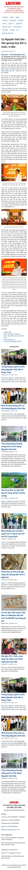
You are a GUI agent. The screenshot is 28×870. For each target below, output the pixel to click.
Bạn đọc (11, 23)
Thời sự (4, 23)
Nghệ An (3, 501)
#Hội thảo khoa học (9, 339)
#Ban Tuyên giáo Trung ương (12, 334)
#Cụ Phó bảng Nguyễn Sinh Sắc (13, 341)
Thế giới (12, 30)
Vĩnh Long (4, 667)
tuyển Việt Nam (17, 626)
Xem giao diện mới (7, 33)
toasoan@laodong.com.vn (12, 829)
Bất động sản (17, 27)
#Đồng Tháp (7, 332)
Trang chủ (5, 17)
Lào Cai (3, 542)
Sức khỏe (5, 30)
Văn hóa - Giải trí (7, 27)
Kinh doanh (13, 20)
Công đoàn (19, 23)
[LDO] (14, 357)
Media (17, 17)
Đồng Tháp (4, 54)
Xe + (18, 30)
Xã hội (12, 17)
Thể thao (4, 20)
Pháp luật (20, 20)
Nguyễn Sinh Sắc (10, 71)
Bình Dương (11, 416)
